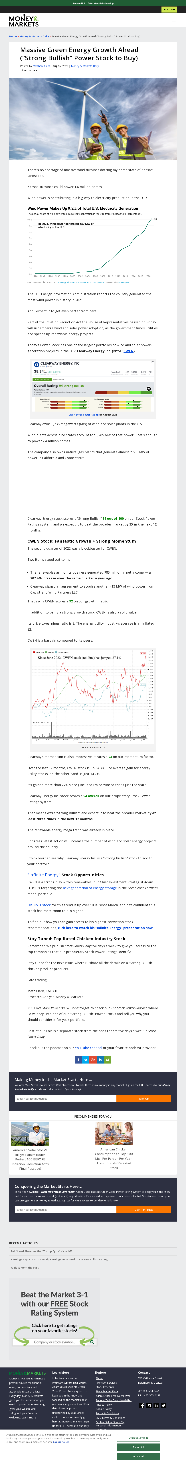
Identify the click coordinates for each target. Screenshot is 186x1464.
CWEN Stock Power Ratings (84, 414)
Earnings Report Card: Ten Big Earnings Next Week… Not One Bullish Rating (59, 1259)
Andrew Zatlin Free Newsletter (114, 1400)
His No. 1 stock (39, 905)
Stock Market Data (107, 1391)
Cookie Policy (104, 1409)
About (99, 1378)
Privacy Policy (104, 1404)
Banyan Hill (78, 3)
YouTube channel (88, 1048)
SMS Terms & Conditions (110, 1418)
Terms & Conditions (107, 1413)
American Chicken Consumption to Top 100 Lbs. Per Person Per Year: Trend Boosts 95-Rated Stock (114, 1158)
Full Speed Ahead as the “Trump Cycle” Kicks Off (41, 1251)
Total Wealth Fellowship (101, 3)
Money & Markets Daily (34, 36)
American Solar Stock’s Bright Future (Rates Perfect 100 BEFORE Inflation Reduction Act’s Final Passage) (30, 1159)
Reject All (138, 1447)
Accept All (138, 1456)
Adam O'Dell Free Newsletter (113, 1396)
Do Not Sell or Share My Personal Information (110, 1423)
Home (13, 36)
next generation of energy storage (90, 888)
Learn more (28, 1417)
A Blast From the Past (25, 1267)
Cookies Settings (138, 1437)
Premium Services (106, 1382)
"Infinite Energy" (43, 874)
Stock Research (105, 1387)
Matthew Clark (41, 66)
